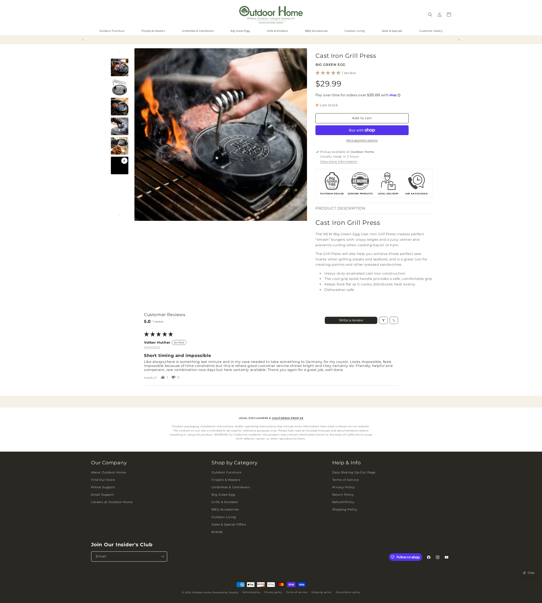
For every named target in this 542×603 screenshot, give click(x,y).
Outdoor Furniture (112, 30)
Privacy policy (273, 592)
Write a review (351, 320)
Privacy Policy (343, 487)
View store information (338, 161)
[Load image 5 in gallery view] (120, 146)
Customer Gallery (430, 30)
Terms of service (296, 592)
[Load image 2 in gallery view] (120, 87)
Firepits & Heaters (153, 30)
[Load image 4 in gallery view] (120, 126)
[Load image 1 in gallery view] (120, 67)
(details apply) (339, 40)
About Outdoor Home (108, 472)
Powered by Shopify (225, 592)
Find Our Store (103, 480)
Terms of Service (345, 480)
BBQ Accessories (316, 30)
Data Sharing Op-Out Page (353, 472)
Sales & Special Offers (229, 524)
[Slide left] (119, 53)
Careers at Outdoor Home (112, 502)
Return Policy (343, 495)
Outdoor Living (354, 30)
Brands (217, 532)
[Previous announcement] (83, 40)
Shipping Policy (344, 509)
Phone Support (103, 487)
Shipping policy (321, 592)
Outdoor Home (202, 592)
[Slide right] (119, 215)
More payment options (362, 140)
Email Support (102, 495)
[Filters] (383, 320)
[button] (430, 14)
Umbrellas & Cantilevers (198, 30)
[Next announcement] (459, 40)
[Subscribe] (162, 556)
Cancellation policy (348, 592)
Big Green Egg (240, 30)
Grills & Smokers (277, 30)
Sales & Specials (392, 30)
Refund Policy (343, 502)
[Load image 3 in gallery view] (120, 106)
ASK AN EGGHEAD (416, 193)
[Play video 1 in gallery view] (120, 165)
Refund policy (251, 592)
